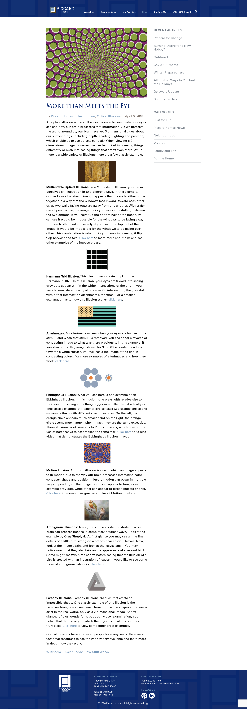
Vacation (160, 143)
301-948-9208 (105, 691)
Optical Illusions (109, 116)
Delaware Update (166, 91)
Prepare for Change (168, 38)
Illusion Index (73, 652)
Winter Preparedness (169, 72)
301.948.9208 (148, 680)
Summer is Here (165, 99)
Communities (108, 12)
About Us (89, 12)
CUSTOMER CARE (182, 12)
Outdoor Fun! (164, 57)
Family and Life (165, 151)
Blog (144, 12)
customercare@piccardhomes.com (160, 683)
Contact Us (160, 12)
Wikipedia (53, 652)
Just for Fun (86, 116)
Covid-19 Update (166, 65)
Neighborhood (164, 135)
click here (115, 299)
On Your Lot (129, 12)
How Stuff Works (96, 652)
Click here (86, 238)
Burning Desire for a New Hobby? (172, 47)
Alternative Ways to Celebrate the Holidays (175, 82)
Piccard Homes (62, 116)
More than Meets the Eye (88, 106)
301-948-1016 (106, 694)
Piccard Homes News (169, 128)
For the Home (164, 158)
